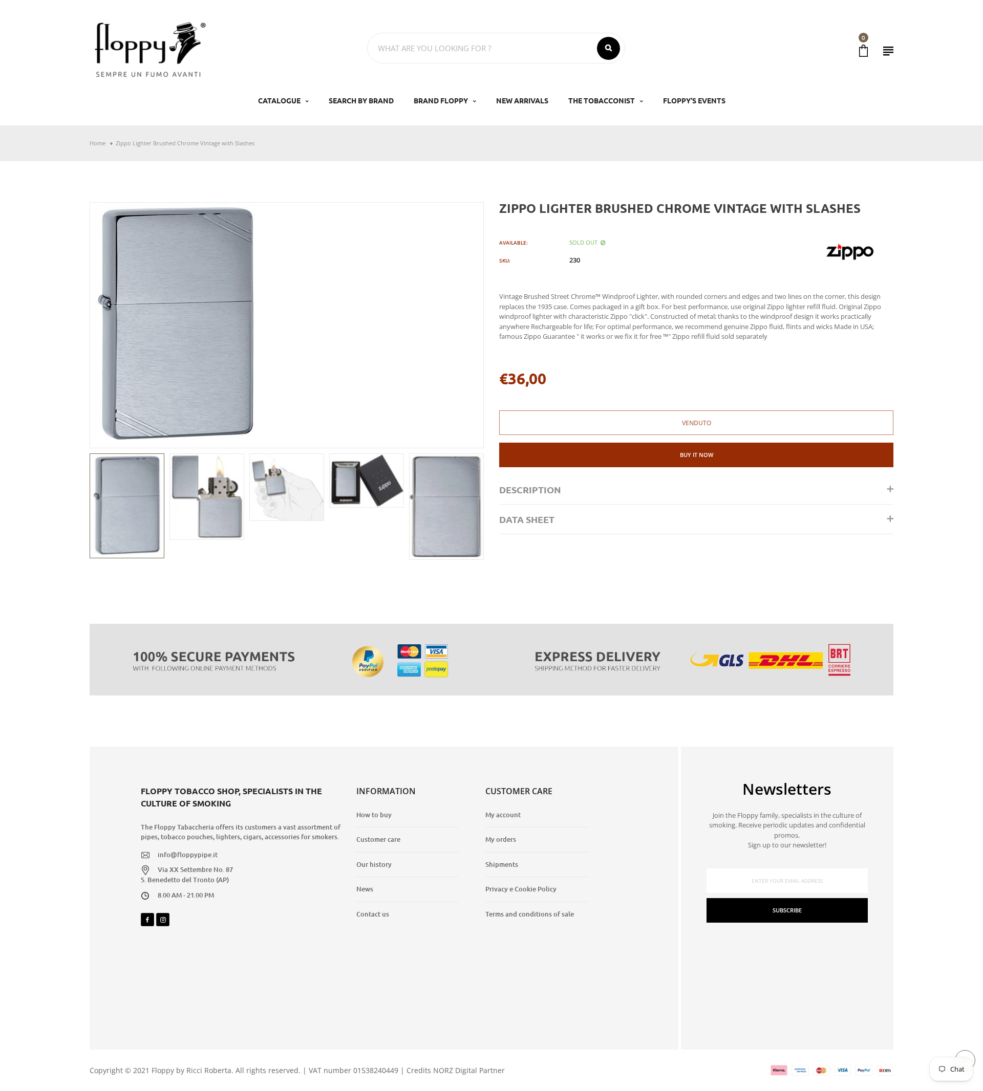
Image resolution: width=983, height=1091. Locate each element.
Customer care (378, 839)
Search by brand (361, 100)
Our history (374, 864)
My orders (500, 839)
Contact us (372, 914)
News (364, 888)
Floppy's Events (694, 100)
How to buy (374, 814)
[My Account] (888, 50)
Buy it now (696, 455)
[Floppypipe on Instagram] (162, 919)
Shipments (501, 864)
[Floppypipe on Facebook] (147, 919)
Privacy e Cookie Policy (521, 888)
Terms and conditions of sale (529, 914)
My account (503, 814)
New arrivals (522, 100)
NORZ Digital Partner (469, 1070)
